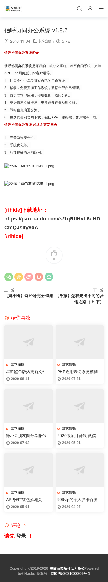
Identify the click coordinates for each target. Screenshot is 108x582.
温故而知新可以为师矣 (67, 568)
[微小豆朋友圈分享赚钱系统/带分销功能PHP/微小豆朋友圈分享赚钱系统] (28, 406)
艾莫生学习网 (13, 8)
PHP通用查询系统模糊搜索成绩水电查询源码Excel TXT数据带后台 (79, 372)
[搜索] (79, 8)
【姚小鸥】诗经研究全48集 (28, 295)
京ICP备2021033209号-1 (70, 574)
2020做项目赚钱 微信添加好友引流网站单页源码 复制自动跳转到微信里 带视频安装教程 (79, 436)
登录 (21, 536)
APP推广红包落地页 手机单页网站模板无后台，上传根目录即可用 (28, 499)
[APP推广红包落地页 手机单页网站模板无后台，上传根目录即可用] (28, 470)
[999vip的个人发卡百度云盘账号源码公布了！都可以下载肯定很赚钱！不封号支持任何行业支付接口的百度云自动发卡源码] (80, 470)
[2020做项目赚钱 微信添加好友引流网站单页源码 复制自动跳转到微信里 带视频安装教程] (80, 406)
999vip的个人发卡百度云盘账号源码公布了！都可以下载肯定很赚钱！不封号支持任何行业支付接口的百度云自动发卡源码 (79, 499)
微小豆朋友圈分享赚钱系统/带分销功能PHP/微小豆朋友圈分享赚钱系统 (28, 436)
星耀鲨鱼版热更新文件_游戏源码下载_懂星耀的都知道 (27, 372)
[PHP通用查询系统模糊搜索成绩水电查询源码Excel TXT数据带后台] (80, 342)
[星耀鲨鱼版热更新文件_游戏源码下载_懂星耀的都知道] (28, 342)
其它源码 (46, 41)
